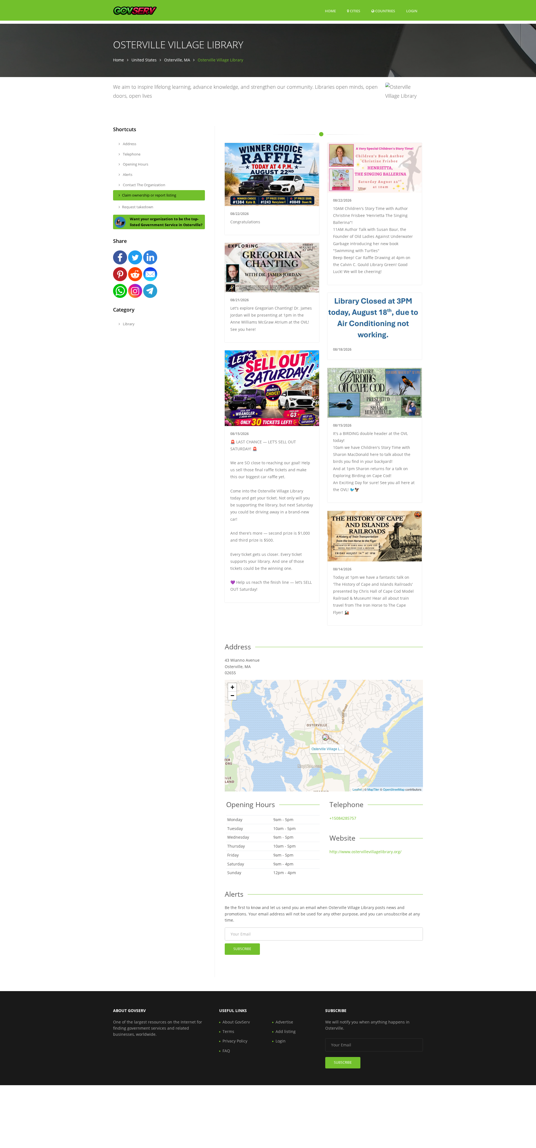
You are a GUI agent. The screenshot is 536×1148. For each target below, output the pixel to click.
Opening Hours (135, 164)
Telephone (131, 154)
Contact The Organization (143, 184)
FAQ (226, 1050)
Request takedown (137, 206)
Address (129, 143)
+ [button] (232, 687)
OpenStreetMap (394, 789)
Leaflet (357, 789)
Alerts (127, 174)
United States (144, 60)
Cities (354, 10)
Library (128, 323)
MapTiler (373, 789)
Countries (384, 10)
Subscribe (242, 948)
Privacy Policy (234, 1041)
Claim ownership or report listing (149, 195)
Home (330, 10)
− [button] (232, 695)
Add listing (286, 1031)
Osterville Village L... (327, 748)
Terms (228, 1031)
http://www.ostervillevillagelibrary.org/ (365, 851)
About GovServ (236, 1022)
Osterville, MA (177, 60)
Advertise (284, 1022)
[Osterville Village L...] (325, 737)
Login (411, 10)
